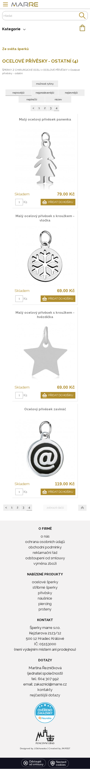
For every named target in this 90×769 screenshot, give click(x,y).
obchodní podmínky (45, 547)
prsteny (45, 609)
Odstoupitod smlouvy (36, 763)
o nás (45, 536)
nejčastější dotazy (45, 695)
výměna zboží (45, 563)
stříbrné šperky (45, 587)
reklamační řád (45, 552)
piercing (45, 603)
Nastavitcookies (61, 763)
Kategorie (12, 29)
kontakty (45, 689)
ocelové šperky (45, 582)
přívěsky (45, 593)
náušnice (45, 598)
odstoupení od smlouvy (45, 558)
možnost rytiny (45, 83)
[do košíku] (45, 27)
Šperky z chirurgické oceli (21, 69)
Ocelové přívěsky (55, 69)
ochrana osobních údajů (45, 541)
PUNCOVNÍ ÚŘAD (45, 727)
